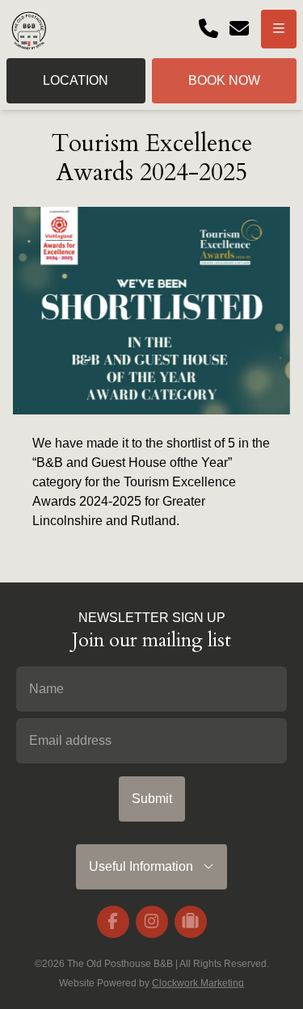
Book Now (224, 80)
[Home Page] (29, 29)
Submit (152, 798)
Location (75, 80)
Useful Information (146, 866)
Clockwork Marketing (198, 983)
